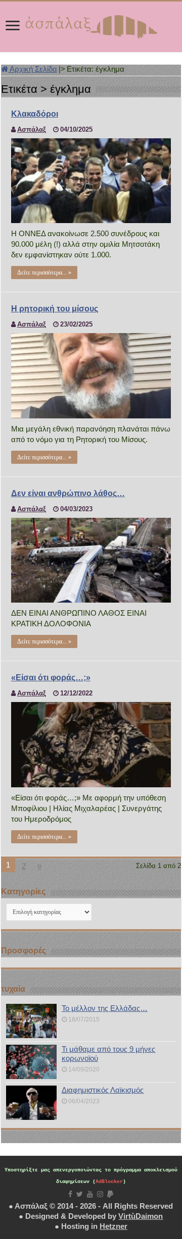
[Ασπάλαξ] (91, 25)
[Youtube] (90, 1194)
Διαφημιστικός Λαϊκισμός (103, 1090)
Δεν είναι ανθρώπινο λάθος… (68, 493)
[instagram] (100, 1194)
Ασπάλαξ (31, 129)
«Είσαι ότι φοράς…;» (50, 677)
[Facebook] (70, 1194)
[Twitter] (79, 1194)
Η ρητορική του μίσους (54, 308)
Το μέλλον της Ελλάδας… (105, 1008)
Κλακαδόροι (34, 114)
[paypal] (110, 1194)
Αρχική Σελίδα (32, 69)
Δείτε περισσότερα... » (44, 272)
